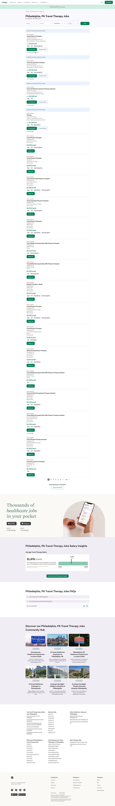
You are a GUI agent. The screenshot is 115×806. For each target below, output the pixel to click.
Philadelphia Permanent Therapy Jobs (78, 742)
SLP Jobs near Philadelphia (33, 726)
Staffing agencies (77, 785)
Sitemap (53, 788)
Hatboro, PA (51, 720)
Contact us (99, 788)
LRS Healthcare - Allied (53, 756)
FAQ (98, 782)
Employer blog (76, 788)
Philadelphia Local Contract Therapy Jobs (78, 744)
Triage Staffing (51, 750)
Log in (101, 2)
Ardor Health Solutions (53, 752)
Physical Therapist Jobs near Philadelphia (33, 716)
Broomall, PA (51, 718)
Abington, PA (30, 760)
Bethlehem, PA (51, 732)
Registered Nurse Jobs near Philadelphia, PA (76, 716)
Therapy (27, 11)
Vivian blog (53, 785)
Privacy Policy (56, 797)
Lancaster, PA (51, 728)
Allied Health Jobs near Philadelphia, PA (79, 719)
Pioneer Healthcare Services (54, 758)
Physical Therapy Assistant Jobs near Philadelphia (35, 720)
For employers (76, 780)
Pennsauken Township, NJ (33, 754)
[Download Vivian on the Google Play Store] (25, 523)
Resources (34, 2)
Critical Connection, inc (53, 762)
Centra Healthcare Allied (53, 754)
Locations (19, 2)
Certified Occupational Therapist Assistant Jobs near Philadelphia (34, 723)
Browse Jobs (13, 2)
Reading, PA (51, 724)
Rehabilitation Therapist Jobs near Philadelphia (34, 733)
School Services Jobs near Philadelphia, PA (79, 722)
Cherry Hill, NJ (30, 752)
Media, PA (50, 714)
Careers (99, 785)
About (98, 780)
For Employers (26, 2)
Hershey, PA (51, 726)
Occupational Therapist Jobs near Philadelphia (34, 729)
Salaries (52, 782)
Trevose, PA (51, 722)
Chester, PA (51, 716)
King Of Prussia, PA (31, 762)
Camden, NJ (29, 750)
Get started (62, 7)
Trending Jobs (43, 2)
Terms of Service (63, 797)
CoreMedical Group (52, 760)
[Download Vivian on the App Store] (12, 523)
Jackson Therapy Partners (54, 744)
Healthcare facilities (77, 782)
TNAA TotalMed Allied (53, 748)
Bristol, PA (50, 730)
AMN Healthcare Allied (53, 746)
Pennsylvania (34, 11)
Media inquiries (100, 790)
